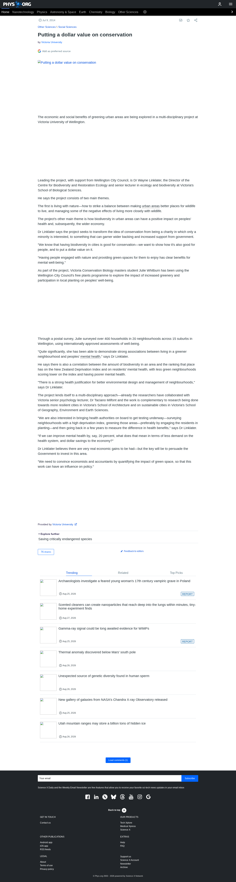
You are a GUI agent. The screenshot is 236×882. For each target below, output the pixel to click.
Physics (42, 12)
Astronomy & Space (63, 12)
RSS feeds (45, 849)
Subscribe (190, 778)
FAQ (122, 846)
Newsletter (125, 863)
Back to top (114, 810)
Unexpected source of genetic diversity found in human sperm (103, 676)
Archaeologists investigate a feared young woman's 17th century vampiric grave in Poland (124, 581)
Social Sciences (67, 26)
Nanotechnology (23, 12)
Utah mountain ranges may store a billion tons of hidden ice (102, 723)
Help (122, 842)
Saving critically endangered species (65, 539)
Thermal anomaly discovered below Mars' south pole (97, 652)
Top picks (176, 572)
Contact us (45, 822)
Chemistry (95, 12)
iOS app (44, 846)
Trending (72, 572)
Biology (110, 12)
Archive (124, 867)
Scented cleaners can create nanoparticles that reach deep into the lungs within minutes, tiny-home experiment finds (127, 606)
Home (5, 12)
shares (46, 551)
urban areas (151, 206)
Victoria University (51, 42)
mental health (90, 356)
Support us (125, 856)
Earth (82, 12)
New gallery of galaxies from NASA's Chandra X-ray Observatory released (112, 700)
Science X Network (134, 876)
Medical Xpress (128, 826)
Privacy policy (47, 869)
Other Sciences (128, 12)
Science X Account (129, 860)
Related (123, 572)
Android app (46, 842)
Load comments (118, 760)
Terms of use (46, 865)
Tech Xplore (126, 822)
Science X (125, 829)
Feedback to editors (133, 551)
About (43, 862)
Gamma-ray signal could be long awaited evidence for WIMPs (103, 628)
